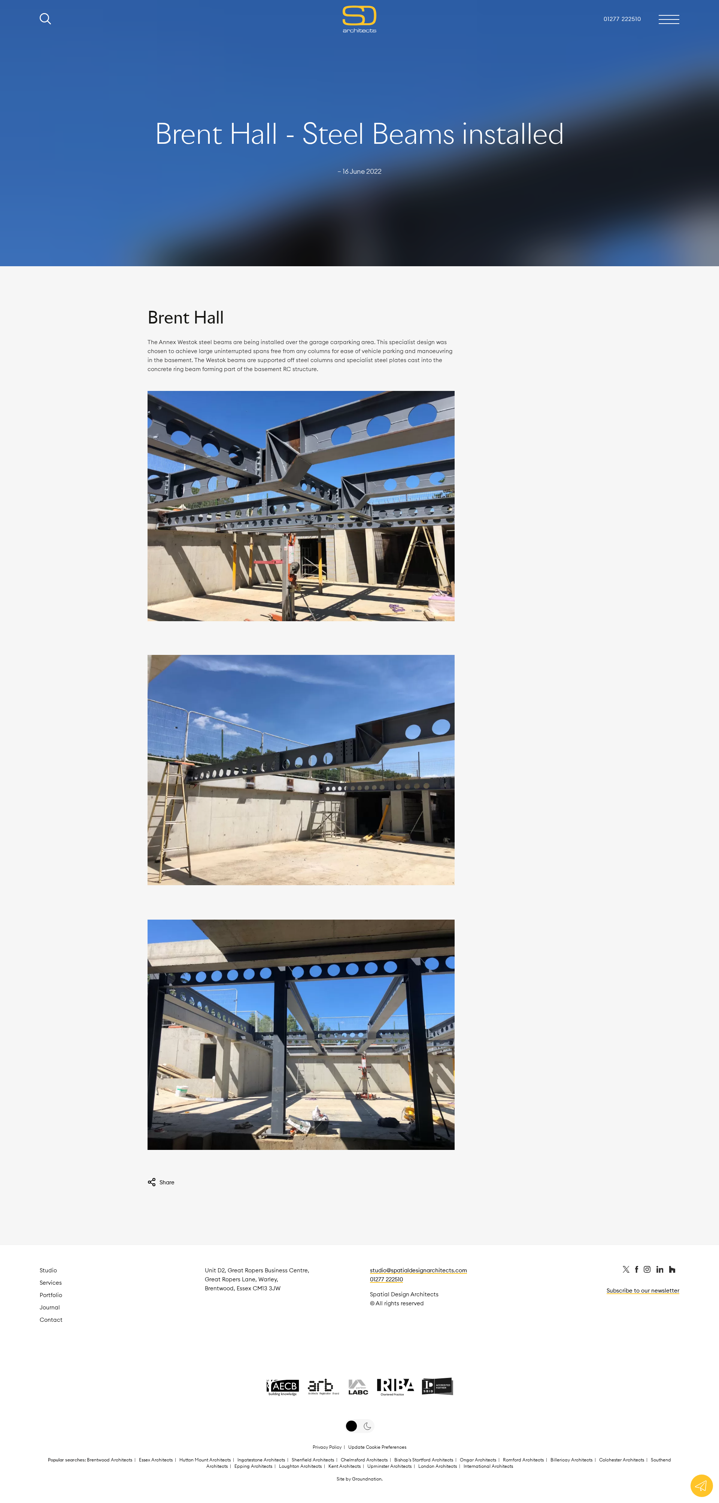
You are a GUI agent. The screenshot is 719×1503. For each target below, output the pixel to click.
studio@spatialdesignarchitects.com (418, 1270)
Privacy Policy (327, 1447)
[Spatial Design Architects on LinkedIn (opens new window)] (660, 1270)
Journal (50, 1307)
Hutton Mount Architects (205, 1460)
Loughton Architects (300, 1466)
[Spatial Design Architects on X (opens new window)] (627, 1270)
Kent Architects (344, 1466)
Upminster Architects (389, 1466)
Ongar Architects (478, 1460)
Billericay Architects (571, 1460)
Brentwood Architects (109, 1460)
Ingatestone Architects (261, 1460)
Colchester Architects (621, 1460)
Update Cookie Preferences (377, 1447)
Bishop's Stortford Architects (423, 1460)
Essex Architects (156, 1460)
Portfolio (51, 1295)
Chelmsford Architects (364, 1460)
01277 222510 (386, 1279)
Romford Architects (523, 1460)
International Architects (488, 1466)
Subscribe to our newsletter (643, 1290)
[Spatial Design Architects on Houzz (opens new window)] (672, 1270)
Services (51, 1282)
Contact (51, 1319)
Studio (48, 1270)
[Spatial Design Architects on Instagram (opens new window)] (648, 1270)
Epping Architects (253, 1466)
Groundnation (367, 1479)
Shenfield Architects (313, 1460)
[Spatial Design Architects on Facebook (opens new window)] (637, 1270)
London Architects (437, 1466)
